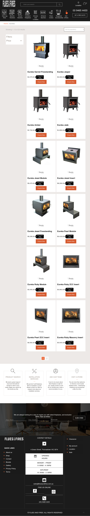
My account (73, 446)
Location (72, 449)
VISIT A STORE (77, 377)
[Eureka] (41, 66)
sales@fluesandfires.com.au (43, 484)
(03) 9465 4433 (44, 502)
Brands (8, 462)
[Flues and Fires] (9, 6)
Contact (8, 459)
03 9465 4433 (80, 10)
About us (9, 452)
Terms (8, 472)
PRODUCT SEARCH (13, 377)
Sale (70, 452)
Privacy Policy (11, 468)
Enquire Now (41, 82)
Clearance (72, 439)
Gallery (8, 465)
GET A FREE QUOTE (79, 15)
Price (8, 40)
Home (6, 23)
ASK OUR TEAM (56, 377)
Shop (8, 455)
